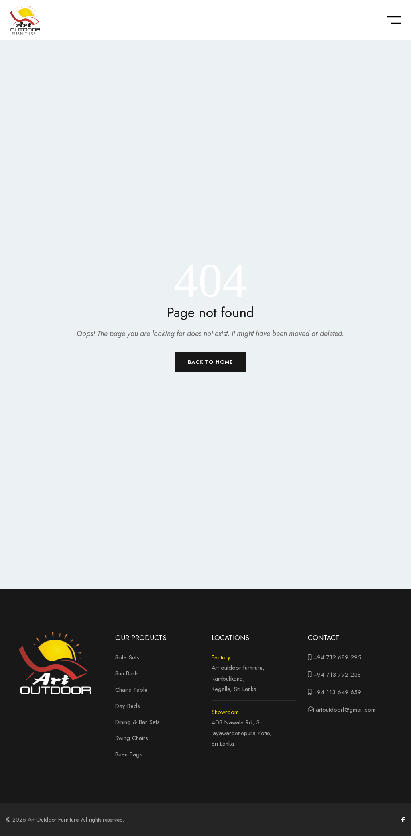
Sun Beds (127, 673)
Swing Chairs (131, 738)
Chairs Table (131, 689)
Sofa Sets (127, 657)
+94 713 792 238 (337, 674)
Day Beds (127, 705)
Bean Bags (128, 754)
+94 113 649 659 (337, 692)
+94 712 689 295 (336, 657)
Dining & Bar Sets (137, 722)
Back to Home (210, 362)
